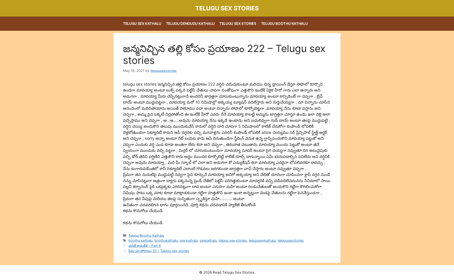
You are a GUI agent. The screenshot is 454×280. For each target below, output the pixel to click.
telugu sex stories (233, 240)
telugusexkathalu (262, 240)
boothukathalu (166, 240)
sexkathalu (208, 240)
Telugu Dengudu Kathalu (190, 23)
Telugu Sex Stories (227, 8)
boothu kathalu (140, 240)
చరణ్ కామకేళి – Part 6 (144, 246)
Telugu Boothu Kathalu (284, 23)
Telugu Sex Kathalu (142, 23)
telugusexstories (291, 240)
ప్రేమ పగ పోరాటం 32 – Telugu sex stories (158, 251)
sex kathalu (188, 240)
